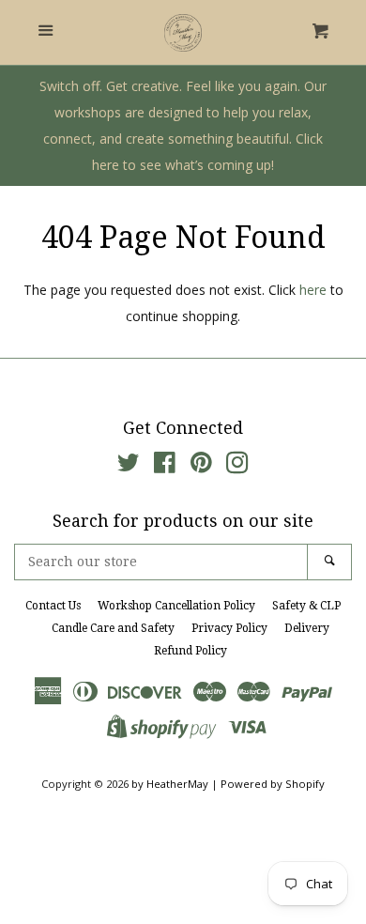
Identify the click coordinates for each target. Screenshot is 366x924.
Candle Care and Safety (113, 628)
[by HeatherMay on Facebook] (164, 466)
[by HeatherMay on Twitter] (128, 466)
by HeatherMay (169, 784)
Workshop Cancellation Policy (176, 605)
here (313, 290)
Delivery (306, 628)
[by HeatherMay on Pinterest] (201, 466)
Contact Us (53, 605)
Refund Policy (190, 650)
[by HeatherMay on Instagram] (237, 466)
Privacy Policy (229, 628)
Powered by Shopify (273, 784)
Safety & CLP (306, 605)
